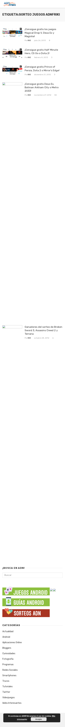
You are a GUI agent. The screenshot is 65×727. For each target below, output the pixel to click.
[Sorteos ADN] (26, 612)
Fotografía (7, 659)
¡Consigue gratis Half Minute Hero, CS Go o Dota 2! (41, 51)
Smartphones (9, 675)
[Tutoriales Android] (26, 601)
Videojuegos (8, 697)
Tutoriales (7, 686)
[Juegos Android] (26, 590)
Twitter (6, 692)
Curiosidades (8, 653)
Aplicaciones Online (12, 642)
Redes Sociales (10, 670)
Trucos (5, 681)
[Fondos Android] (54, 590)
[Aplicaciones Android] (51, 590)
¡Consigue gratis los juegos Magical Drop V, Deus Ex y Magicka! (40, 33)
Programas (8, 664)
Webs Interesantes (11, 703)
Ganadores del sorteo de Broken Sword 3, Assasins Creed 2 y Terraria (43, 330)
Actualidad (7, 631)
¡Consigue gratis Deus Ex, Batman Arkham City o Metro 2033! (42, 87)
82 (55, 95)
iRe (29, 40)
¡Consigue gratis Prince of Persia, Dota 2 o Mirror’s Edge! (42, 68)
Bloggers (6, 648)
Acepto (38, 719)
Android (6, 637)
